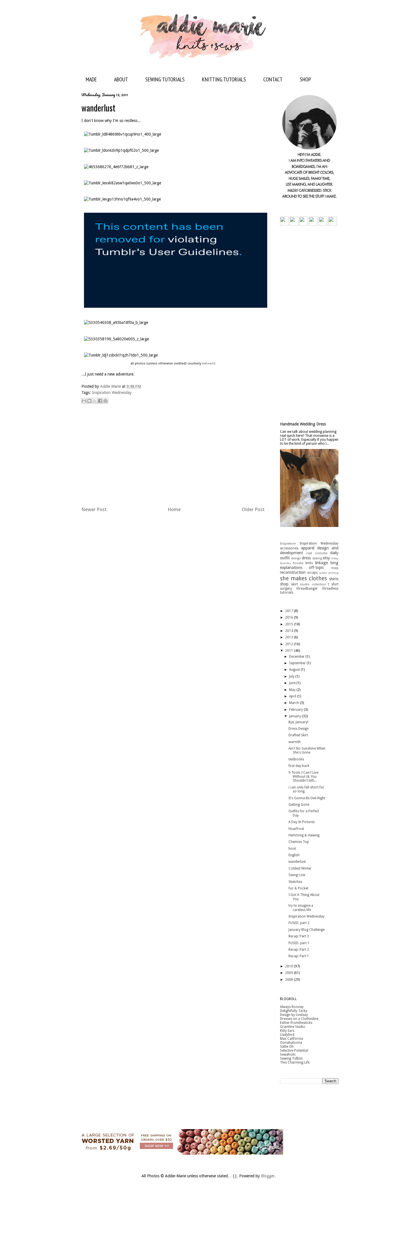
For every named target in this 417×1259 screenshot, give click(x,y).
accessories (289, 548)
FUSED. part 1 (298, 943)
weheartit (209, 363)
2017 (289, 611)
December (297, 657)
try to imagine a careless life (300, 908)
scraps (312, 573)
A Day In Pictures (301, 822)
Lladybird (287, 1035)
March (294, 703)
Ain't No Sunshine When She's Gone (306, 750)
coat (309, 553)
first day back (298, 766)
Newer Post (94, 509)
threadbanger (307, 589)
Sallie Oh (287, 1047)
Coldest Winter (299, 868)
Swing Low (296, 875)
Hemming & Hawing (303, 835)
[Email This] (84, 401)
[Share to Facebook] (100, 401)
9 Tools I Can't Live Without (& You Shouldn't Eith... (303, 777)
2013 (289, 637)
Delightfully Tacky (293, 1011)
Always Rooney (292, 1007)
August (295, 670)
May (292, 690)
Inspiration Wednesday (112, 392)
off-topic (316, 567)
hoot (292, 849)
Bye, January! (298, 722)
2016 (289, 617)
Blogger (268, 1176)
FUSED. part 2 (298, 923)
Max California (291, 1039)
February (296, 710)
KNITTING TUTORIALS (224, 79)
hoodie (298, 563)
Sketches (295, 882)
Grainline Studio (292, 1027)
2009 (289, 973)
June (292, 683)
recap (334, 568)
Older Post (253, 509)
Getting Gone (298, 805)
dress (306, 558)
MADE (91, 79)
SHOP (305, 79)
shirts (333, 579)
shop (284, 584)
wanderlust (297, 862)
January (295, 716)
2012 (289, 644)
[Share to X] (95, 401)
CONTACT (273, 79)
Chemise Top (298, 842)
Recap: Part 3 (298, 936)
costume (321, 553)
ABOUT (121, 79)
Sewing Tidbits (291, 1058)
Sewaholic (288, 1054)
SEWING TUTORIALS (165, 79)
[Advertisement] (173, 456)
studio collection (313, 584)
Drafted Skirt (298, 735)
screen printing (328, 572)
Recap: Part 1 (298, 956)
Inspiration (288, 543)
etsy (326, 558)
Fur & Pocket (298, 888)
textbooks (296, 759)
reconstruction (293, 572)
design (296, 558)
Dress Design (298, 729)
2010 (289, 966)
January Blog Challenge (306, 930)
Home (174, 509)
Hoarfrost (296, 829)
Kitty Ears (287, 1031)
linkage (321, 562)
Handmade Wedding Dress (303, 424)
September (298, 663)
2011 (289, 651)
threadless (330, 589)
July (292, 676)
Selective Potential (294, 1051)
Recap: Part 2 (298, 950)
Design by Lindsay (294, 1015)
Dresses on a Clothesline (299, 1019)
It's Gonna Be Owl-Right (306, 798)
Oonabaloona (291, 1043)
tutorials (286, 592)
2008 (289, 980)
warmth (294, 742)
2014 (289, 631)
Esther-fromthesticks (296, 1023)
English (294, 855)
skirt (294, 584)
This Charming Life (294, 1062)
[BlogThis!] (89, 401)
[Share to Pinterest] (105, 401)
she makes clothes (303, 578)
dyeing (317, 558)
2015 (289, 624)
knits (309, 563)
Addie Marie (111, 386)
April (293, 696)
